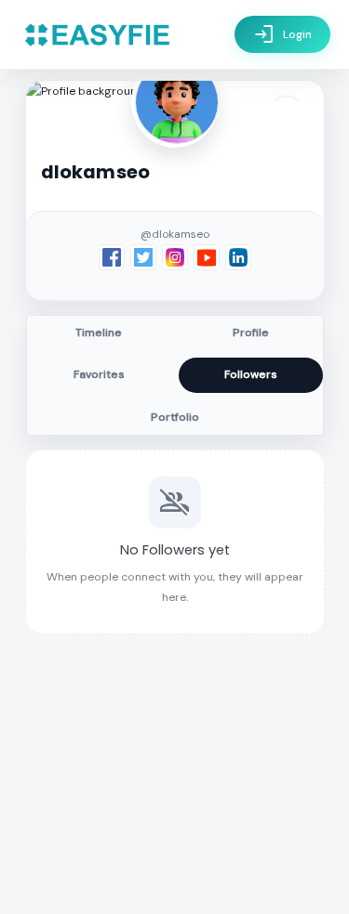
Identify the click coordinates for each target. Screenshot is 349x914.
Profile (251, 332)
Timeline (98, 332)
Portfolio (175, 417)
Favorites (99, 374)
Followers (250, 374)
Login (282, 34)
